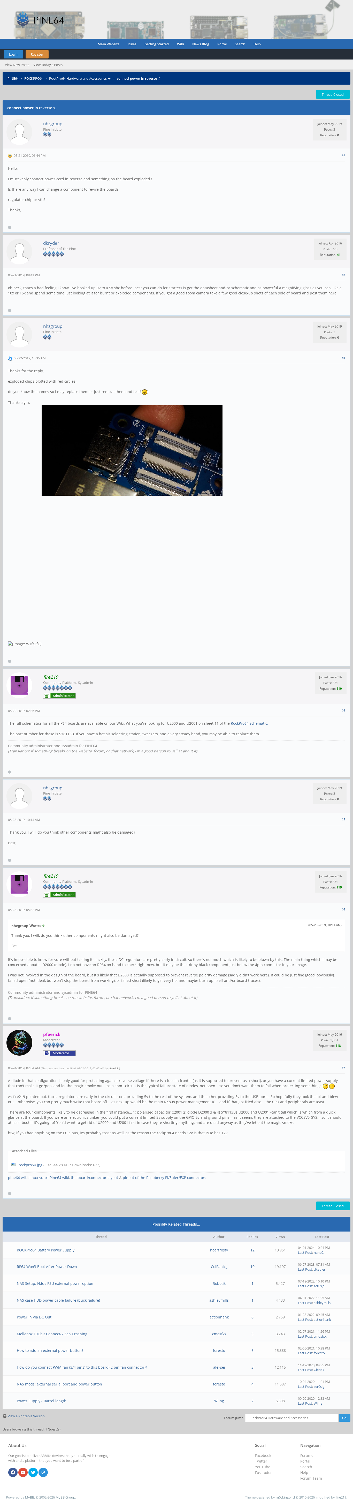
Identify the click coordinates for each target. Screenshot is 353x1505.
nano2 (319, 1252)
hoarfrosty (219, 1250)
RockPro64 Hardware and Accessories (78, 78)
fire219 (341, 1497)
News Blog (200, 44)
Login (13, 54)
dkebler (319, 1269)
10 (252, 1266)
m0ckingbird (285, 1497)
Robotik (219, 1283)
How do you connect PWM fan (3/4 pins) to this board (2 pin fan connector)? (82, 1367)
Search (240, 44)
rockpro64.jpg (30, 1164)
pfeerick (113, 1068)
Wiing (219, 1400)
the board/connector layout (94, 1177)
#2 (343, 275)
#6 (343, 909)
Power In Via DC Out (34, 1317)
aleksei (219, 1367)
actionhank (219, 1317)
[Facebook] (13, 1472)
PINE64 (13, 78)
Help (257, 44)
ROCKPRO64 (33, 78)
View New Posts (17, 64)
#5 (343, 819)
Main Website (108, 44)
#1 (343, 155)
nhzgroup (52, 124)
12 (252, 1250)
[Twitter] (33, 1472)
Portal (222, 44)
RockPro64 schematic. (249, 723)
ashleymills (219, 1300)
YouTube (262, 1466)
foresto (219, 1350)
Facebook (263, 1455)
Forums (306, 1455)
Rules (132, 44)
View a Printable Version (26, 1416)
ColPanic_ (219, 1266)
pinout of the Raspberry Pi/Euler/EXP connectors (164, 1177)
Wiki (180, 44)
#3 (343, 358)
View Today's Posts (48, 64)
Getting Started (156, 44)
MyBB (29, 1497)
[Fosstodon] (43, 1472)
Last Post (305, 1252)
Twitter (261, 1461)
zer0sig (319, 1286)
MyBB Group (65, 1497)
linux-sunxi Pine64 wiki (49, 1177)
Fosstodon (264, 1472)
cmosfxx (219, 1333)
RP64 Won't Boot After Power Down (47, 1266)
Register (37, 54)
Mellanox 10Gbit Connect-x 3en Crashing (52, 1333)
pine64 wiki (18, 1177)
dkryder (51, 243)
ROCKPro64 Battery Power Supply (45, 1250)
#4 (343, 710)
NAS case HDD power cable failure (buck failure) (58, 1300)
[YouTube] (23, 1472)
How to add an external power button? (50, 1350)
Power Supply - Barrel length (41, 1400)
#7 (343, 1068)
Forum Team (311, 1478)
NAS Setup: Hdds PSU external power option (55, 1283)
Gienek (319, 1369)
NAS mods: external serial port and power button (59, 1384)
